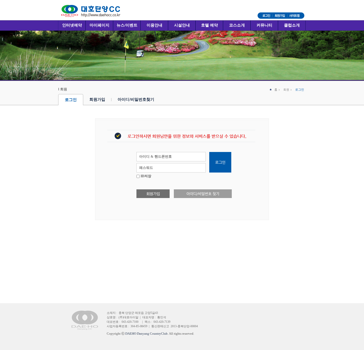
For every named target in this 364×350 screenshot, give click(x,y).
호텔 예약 (209, 25)
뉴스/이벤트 (127, 25)
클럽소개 (292, 25)
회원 (286, 89)
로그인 (71, 100)
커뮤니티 (264, 25)
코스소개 (237, 25)
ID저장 (146, 176)
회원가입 (97, 99)
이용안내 (154, 25)
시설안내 (182, 25)
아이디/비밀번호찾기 (136, 99)
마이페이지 (99, 25)
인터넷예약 (72, 25)
